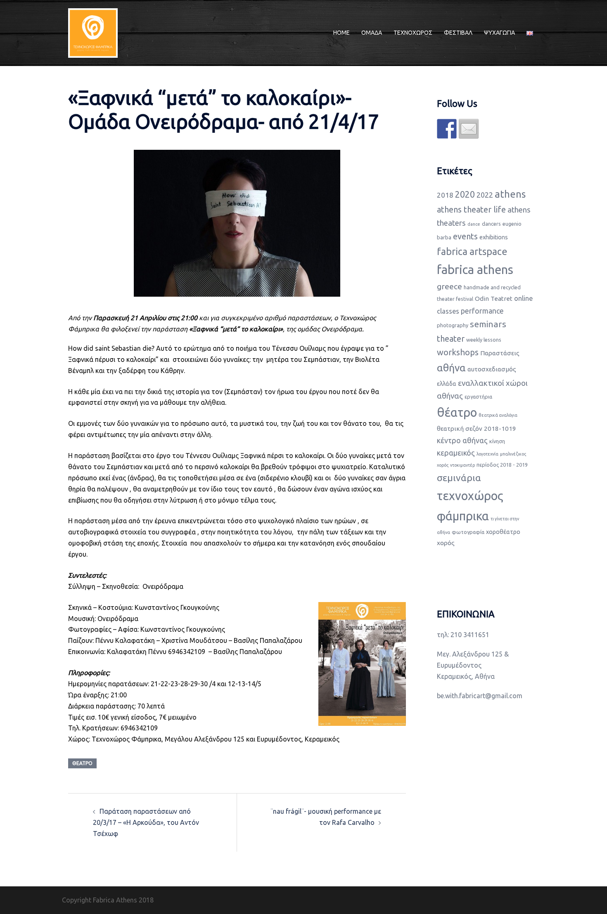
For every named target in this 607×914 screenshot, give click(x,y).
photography (452, 325)
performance (482, 311)
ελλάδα (446, 383)
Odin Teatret (493, 298)
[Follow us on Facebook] (447, 129)
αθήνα (451, 367)
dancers (491, 224)
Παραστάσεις (499, 353)
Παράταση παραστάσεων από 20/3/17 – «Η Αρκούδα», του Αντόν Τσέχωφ (146, 822)
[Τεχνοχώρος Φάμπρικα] (93, 32)
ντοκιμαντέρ (462, 465)
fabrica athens (475, 269)
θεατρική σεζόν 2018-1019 (476, 428)
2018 (445, 195)
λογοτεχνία (487, 453)
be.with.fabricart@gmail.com (479, 695)
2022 (485, 195)
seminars (488, 324)
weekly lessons (483, 339)
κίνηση (497, 441)
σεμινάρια (459, 477)
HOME (341, 32)
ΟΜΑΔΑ (371, 32)
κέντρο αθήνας (462, 440)
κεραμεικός (456, 453)
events (465, 236)
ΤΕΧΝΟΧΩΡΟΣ (413, 32)
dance (473, 224)
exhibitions (493, 237)
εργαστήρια (478, 396)
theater (451, 338)
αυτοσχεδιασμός (491, 369)
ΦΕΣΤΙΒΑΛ (458, 32)
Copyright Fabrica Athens (99, 900)
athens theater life (471, 209)
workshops (458, 352)
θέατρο (82, 763)
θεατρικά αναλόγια (498, 415)
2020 (465, 194)
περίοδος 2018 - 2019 (502, 465)
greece (449, 286)
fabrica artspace (472, 251)
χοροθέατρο (503, 532)
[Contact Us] (469, 129)
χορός (446, 542)
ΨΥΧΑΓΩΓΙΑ (499, 32)
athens (510, 194)
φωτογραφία (468, 532)
